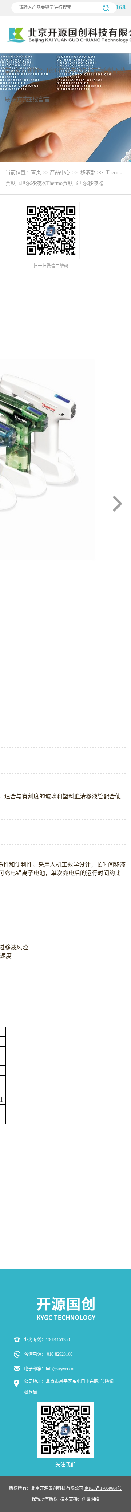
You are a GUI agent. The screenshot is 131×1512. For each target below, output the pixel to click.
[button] (117, 504)
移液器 (88, 172)
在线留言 (38, 99)
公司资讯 (48, 70)
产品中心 (70, 70)
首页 (10, 70)
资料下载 (114, 70)
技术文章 (92, 70)
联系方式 (16, 99)
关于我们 (26, 70)
